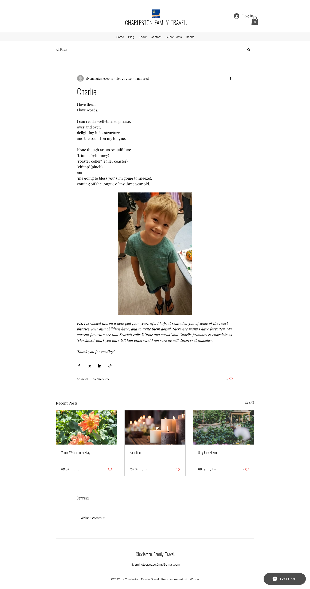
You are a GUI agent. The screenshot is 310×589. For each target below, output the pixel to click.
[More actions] (230, 78)
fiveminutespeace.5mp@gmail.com (155, 564)
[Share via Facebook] (79, 366)
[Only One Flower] (223, 427)
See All (249, 403)
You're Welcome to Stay (75, 452)
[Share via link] (110, 366)
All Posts (61, 49)
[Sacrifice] (155, 427)
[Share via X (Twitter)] (89, 366)
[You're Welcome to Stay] (86, 427)
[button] (255, 20)
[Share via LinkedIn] (100, 366)
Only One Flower (208, 452)
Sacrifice (135, 452)
